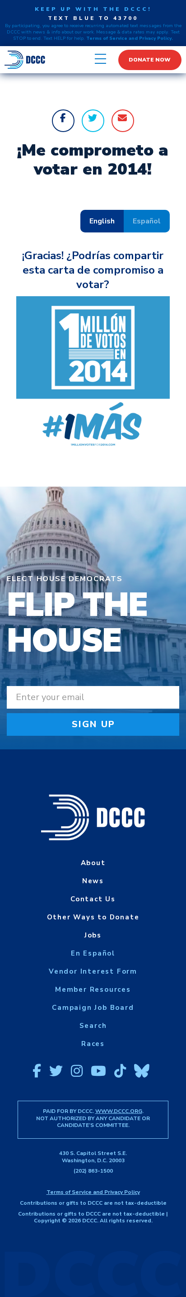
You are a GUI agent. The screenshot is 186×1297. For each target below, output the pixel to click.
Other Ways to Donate (93, 917)
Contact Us (93, 899)
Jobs (93, 935)
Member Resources (93, 989)
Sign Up (94, 724)
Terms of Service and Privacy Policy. (129, 38)
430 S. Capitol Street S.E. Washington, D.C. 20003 (93, 1157)
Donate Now (150, 59)
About (93, 862)
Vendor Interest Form (93, 971)
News (93, 880)
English (102, 221)
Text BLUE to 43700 (93, 18)
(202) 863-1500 (93, 1170)
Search (93, 1025)
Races (93, 1043)
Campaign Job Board (93, 1007)
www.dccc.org (118, 1111)
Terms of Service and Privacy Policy (93, 1192)
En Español (93, 953)
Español (147, 221)
